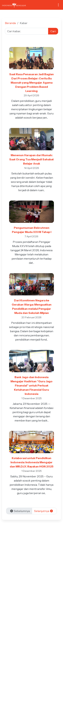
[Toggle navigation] (58, 4)
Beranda (10, 23)
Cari (53, 31)
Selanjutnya (42, 511)
